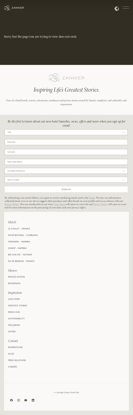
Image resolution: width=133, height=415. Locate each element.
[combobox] (66, 133)
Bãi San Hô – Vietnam (20, 255)
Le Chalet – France (19, 229)
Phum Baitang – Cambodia (23, 236)
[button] (66, 189)
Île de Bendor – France (21, 261)
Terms (92, 198)
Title (9, 132)
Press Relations (17, 361)
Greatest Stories (17, 306)
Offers (12, 332)
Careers (12, 367)
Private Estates (16, 277)
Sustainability (16, 319)
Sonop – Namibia (17, 249)
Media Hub (14, 312)
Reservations (15, 348)
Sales (11, 354)
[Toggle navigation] (126, 6)
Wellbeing (14, 325)
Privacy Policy (12, 204)
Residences (14, 284)
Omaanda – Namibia (19, 242)
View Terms (59, 204)
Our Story (14, 299)
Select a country (13, 180)
